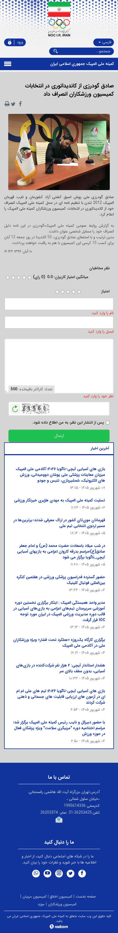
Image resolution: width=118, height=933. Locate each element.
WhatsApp (36, 873)
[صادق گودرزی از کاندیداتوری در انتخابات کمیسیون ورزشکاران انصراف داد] (59, 154)
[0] (7, 277)
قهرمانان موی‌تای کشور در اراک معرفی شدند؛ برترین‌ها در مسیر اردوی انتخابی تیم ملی (59, 523)
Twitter (70, 873)
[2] (62, 291)
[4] (73, 291)
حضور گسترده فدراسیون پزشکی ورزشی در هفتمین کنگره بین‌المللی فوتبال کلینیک (60, 580)
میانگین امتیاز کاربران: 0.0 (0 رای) (60, 277)
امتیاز (105, 291)
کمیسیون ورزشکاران (62, 904)
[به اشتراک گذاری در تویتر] (13, 104)
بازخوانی (15, 407)
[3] (68, 291)
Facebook (82, 873)
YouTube (47, 873)
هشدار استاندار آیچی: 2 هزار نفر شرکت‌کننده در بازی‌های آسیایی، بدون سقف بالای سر (60, 668)
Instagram (59, 873)
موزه (41, 904)
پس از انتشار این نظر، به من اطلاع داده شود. (68, 423)
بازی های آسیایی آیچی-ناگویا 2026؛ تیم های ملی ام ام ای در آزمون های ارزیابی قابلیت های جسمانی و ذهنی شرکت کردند (60, 697)
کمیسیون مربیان (34, 896)
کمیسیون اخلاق (61, 896)
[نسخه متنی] (7, 104)
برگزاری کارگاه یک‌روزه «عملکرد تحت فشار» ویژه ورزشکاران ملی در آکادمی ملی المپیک (59, 643)
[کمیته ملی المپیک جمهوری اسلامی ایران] (58, 19)
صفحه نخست (86, 896)
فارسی (106, 42)
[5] (79, 291)
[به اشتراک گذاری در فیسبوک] (20, 104)
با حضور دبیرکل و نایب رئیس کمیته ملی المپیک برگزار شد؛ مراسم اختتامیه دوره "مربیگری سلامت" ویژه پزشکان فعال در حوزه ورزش (59, 728)
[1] (57, 291)
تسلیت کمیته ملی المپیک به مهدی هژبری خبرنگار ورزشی (59, 500)
